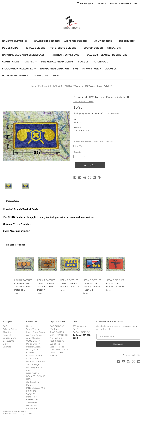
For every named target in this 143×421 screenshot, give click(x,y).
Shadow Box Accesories (17, 68)
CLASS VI (83, 61)
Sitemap (7, 347)
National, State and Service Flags (23, 55)
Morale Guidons (35, 47)
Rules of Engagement (15, 75)
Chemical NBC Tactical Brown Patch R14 (22, 286)
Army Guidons (103, 41)
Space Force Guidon (47, 41)
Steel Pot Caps (57, 347)
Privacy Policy (91, 68)
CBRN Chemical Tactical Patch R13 (69, 285)
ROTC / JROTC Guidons (63, 47)
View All (53, 355)
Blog (56, 75)
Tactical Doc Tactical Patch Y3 (115, 285)
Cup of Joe (55, 344)
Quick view (22, 261)
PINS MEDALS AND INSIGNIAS (57, 61)
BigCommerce (20, 411)
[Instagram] (128, 361)
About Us (111, 68)
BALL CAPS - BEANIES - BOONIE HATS (106, 55)
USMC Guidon (127, 41)
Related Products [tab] (15, 244)
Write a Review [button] (111, 113)
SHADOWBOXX (57, 332)
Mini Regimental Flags (65, 55)
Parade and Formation (54, 68)
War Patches (56, 329)
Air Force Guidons (75, 41)
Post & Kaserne (57, 341)
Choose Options (24, 266)
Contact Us (41, 75)
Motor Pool (100, 61)
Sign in (113, 3)
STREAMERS (114, 47)
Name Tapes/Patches (14, 41)
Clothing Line (10, 61)
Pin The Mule (56, 338)
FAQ (75, 68)
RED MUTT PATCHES (60, 349)
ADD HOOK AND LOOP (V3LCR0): (93, 141)
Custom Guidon (93, 47)
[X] (89, 177)
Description (12, 201)
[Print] (84, 177)
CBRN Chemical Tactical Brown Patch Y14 (45, 286)
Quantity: (77, 152)
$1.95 (79, 146)
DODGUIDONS (57, 326)
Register (126, 3)
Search (102, 3)
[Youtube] (123, 361)
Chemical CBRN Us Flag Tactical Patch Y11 (91, 286)
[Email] (79, 177)
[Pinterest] (99, 177)
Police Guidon (11, 47)
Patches (29, 61)
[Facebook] (74, 177)
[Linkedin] (94, 177)
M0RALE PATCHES (59, 335)
